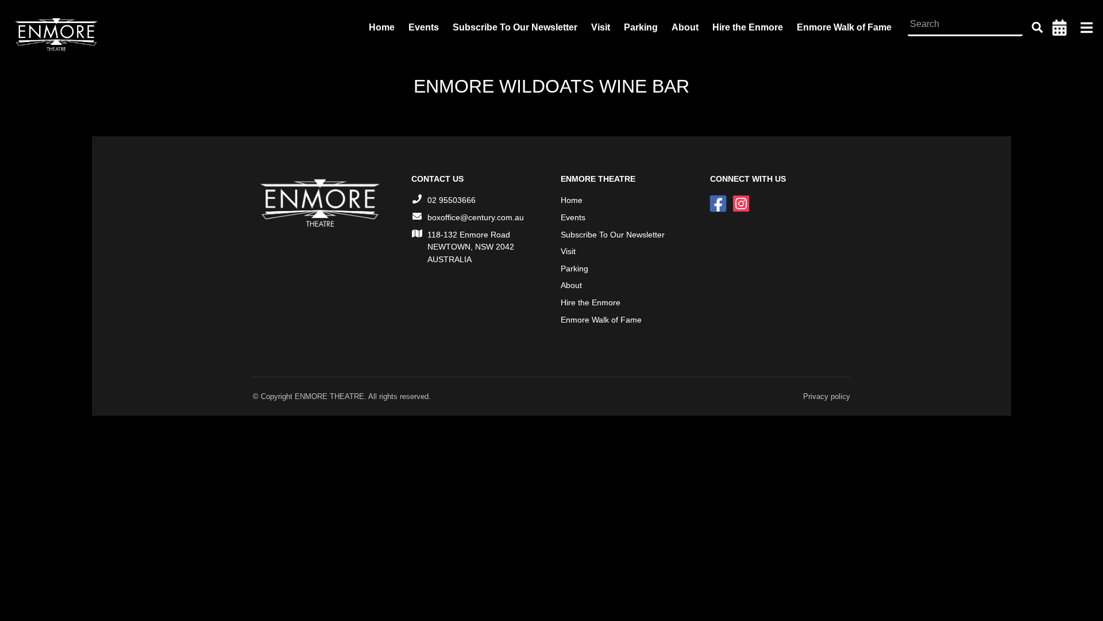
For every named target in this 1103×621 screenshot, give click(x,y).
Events (423, 27)
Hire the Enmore (747, 27)
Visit (600, 27)
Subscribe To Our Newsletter (515, 27)
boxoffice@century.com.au (475, 217)
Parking (641, 27)
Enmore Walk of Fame (844, 27)
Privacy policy (826, 396)
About (685, 27)
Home (382, 27)
